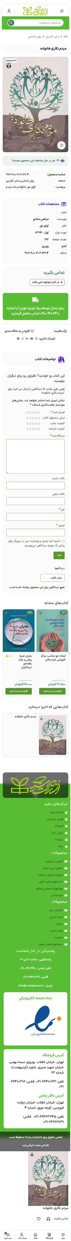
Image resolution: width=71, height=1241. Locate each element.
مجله (60, 846)
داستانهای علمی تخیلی (51, 882)
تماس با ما (57, 833)
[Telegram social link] (18, 339)
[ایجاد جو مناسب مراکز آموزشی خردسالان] (52, 630)
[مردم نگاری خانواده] (52, 735)
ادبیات (59, 924)
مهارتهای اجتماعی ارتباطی (49, 889)
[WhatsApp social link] (23, 339)
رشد (14, 187)
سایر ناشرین (52, 37)
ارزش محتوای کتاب (54, 418)
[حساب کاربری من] (9, 11)
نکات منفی (58, 494)
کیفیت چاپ (58, 423)
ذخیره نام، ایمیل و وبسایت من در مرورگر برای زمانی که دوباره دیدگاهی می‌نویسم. (36, 543)
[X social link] (36, 339)
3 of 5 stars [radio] (33, 412)
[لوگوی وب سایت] (35, 11)
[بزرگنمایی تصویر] (61, 145)
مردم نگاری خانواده (25, 717)
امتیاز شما (58, 413)
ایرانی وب (27, 1145)
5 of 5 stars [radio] (27, 412)
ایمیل (60, 525)
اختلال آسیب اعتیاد (53, 868)
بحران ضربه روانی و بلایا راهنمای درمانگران (25, 662)
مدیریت (59, 937)
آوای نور (31, 187)
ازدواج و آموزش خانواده (50, 875)
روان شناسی (35, 37)
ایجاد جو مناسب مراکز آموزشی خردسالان (53, 658)
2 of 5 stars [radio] (36, 412)
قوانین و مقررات (55, 819)
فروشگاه (59, 826)
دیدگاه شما (57, 436)
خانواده (22, 187)
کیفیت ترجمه (57, 429)
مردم (8, 187)
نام (62, 510)
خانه (65, 37)
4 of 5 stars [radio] (30, 412)
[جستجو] (11, 23)
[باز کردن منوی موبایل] (62, 11)
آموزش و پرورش (54, 861)
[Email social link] (31, 339)
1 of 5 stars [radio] (39, 412)
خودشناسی (57, 895)
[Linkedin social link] (27, 339)
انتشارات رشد (56, 812)
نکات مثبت (58, 478)
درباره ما (59, 840)
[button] (52, 691)
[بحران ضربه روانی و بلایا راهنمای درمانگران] (19, 630)
